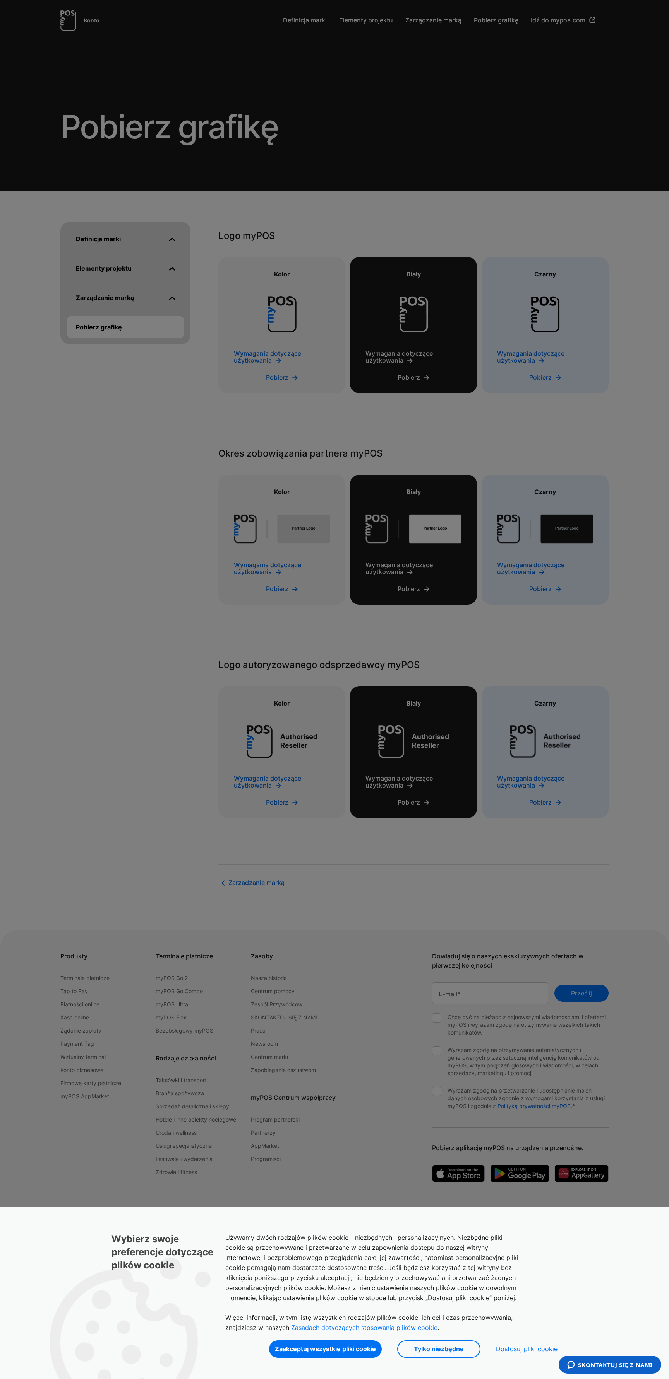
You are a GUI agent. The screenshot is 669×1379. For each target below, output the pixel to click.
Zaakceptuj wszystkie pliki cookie (325, 1349)
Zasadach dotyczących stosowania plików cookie (364, 1327)
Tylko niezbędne (439, 1349)
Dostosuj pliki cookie (527, 1349)
